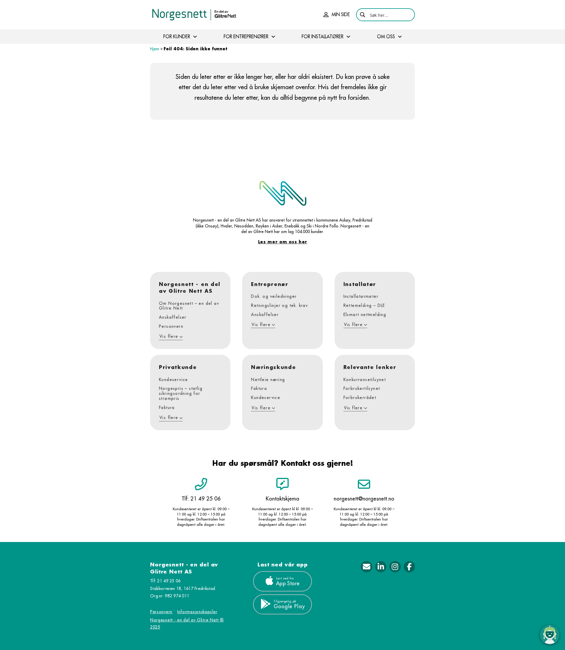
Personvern (161, 611)
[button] (336, 15)
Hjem (154, 48)
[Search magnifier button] (362, 15)
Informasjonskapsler (197, 611)
